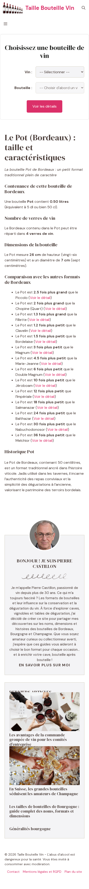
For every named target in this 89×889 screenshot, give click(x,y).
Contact (13, 872)
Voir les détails (44, 106)
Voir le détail (40, 297)
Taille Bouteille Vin (49, 7)
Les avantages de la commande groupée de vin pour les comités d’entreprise (38, 739)
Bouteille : (23, 87)
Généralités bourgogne (30, 829)
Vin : (28, 72)
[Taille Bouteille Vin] (12, 8)
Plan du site (73, 872)
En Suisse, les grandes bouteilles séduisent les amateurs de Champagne (43, 791)
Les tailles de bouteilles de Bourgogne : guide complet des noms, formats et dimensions (44, 811)
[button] (83, 8)
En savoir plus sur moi (44, 665)
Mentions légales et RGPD (42, 872)
